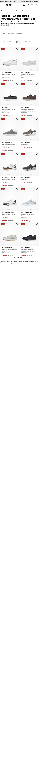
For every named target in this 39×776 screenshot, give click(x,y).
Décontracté (19, 11)
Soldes (3, 11)
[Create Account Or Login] (28, 5)
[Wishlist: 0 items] (32, 5)
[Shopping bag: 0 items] (36, 5)
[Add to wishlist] (17, 49)
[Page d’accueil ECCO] (9, 5)
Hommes (10, 11)
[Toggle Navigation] (2, 5)
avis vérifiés (11, 1)
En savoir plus (5, 25)
